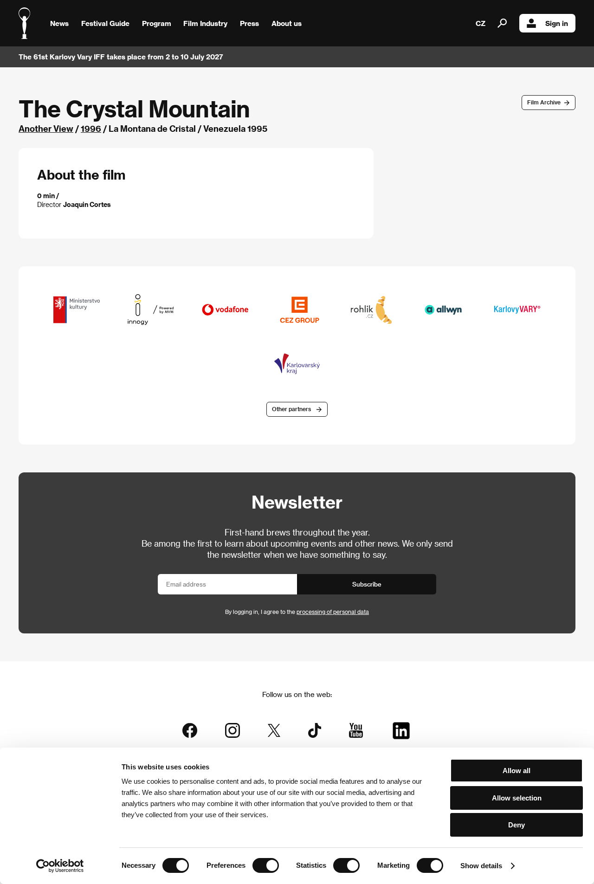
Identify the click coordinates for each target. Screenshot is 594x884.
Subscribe (366, 584)
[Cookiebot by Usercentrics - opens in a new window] (60, 866)
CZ (480, 23)
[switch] (265, 865)
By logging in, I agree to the (297, 611)
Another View (46, 128)
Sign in (556, 23)
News (59, 23)
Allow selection (517, 798)
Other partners (291, 409)
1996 (91, 128)
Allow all (516, 770)
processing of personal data (333, 611)
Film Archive (544, 102)
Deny (516, 825)
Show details (481, 866)
